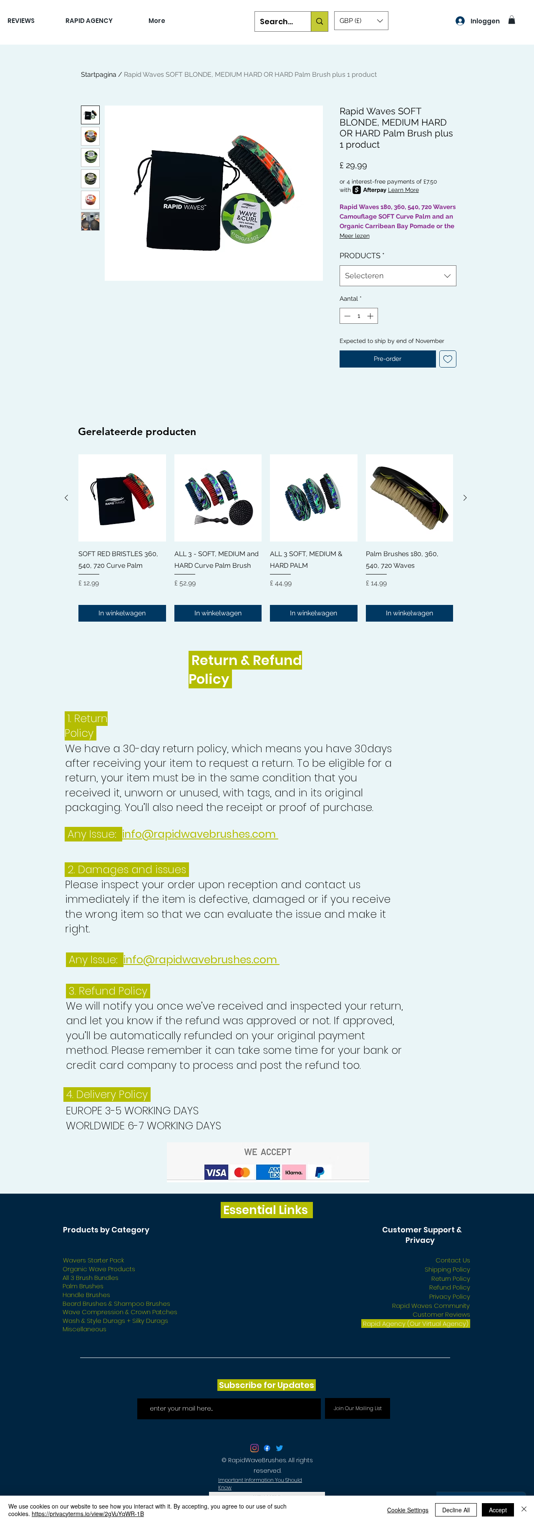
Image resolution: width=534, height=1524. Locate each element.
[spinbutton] (358, 316)
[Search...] (319, 21)
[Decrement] (346, 316)
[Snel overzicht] (122, 498)
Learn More (403, 189)
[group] (265, 538)
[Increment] (371, 316)
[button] (361, 20)
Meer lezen (355, 235)
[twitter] (254, 1448)
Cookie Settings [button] (407, 1510)
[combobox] (398, 275)
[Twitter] (279, 1448)
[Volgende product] (465, 498)
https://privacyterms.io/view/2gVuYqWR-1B (88, 1513)
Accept (498, 1510)
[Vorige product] (66, 498)
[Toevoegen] (447, 359)
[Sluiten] (524, 1509)
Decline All (456, 1510)
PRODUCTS (362, 255)
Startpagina (98, 74)
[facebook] (267, 1448)
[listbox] (361, 20)
